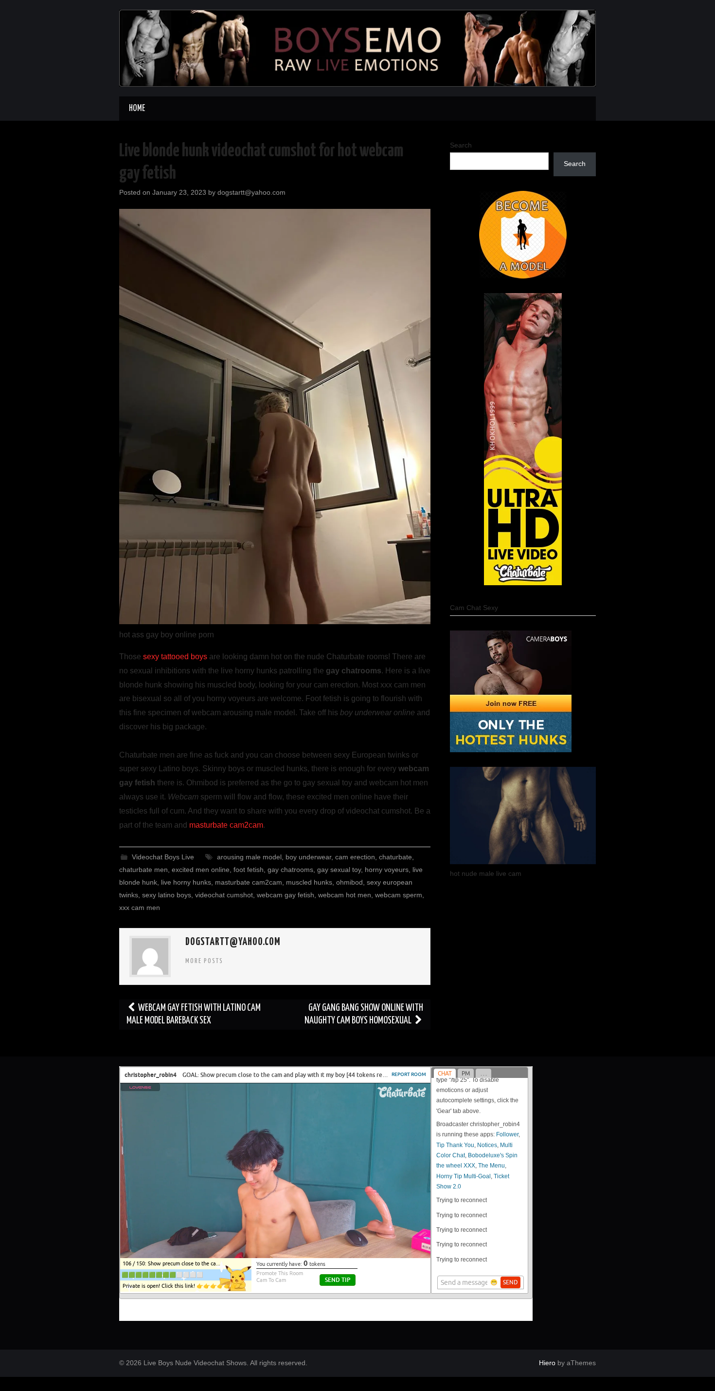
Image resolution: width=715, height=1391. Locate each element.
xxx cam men (139, 907)
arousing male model (249, 857)
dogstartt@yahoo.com (251, 192)
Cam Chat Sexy (474, 608)
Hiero (547, 1363)
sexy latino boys (166, 895)
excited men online (201, 869)
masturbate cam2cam (226, 825)
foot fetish (248, 869)
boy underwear (308, 857)
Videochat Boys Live (163, 857)
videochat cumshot (224, 895)
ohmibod (349, 882)
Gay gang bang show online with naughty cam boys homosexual (363, 1014)
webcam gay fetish (285, 895)
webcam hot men (344, 895)
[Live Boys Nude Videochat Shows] (357, 47)
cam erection (355, 857)
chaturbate (395, 857)
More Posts (204, 961)
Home (137, 108)
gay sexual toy (339, 869)
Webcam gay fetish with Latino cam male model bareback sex (193, 1014)
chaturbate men (143, 869)
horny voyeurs (387, 869)
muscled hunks (309, 882)
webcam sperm (398, 895)
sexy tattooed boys (175, 656)
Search (461, 145)
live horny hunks (186, 882)
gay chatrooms (290, 869)
